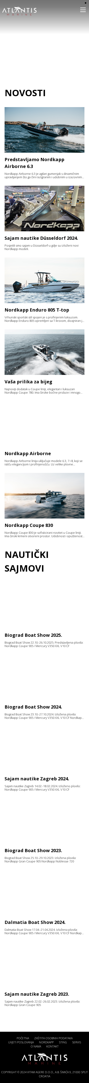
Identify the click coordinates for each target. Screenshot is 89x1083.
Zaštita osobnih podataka (53, 1038)
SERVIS (76, 1042)
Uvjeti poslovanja (21, 1042)
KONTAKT (52, 1046)
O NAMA (36, 1046)
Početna (23, 1038)
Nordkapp (46, 1042)
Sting (63, 1042)
